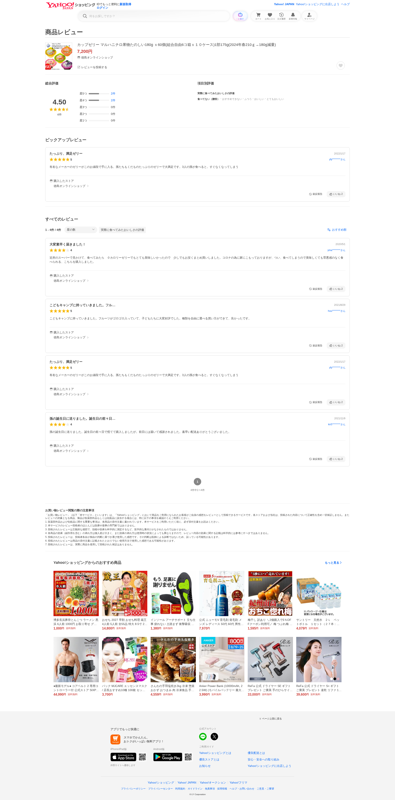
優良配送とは (256, 752)
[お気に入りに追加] (341, 65)
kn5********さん (336, 424)
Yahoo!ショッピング (161, 782)
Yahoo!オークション (213, 782)
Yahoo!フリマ (238, 782)
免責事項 (210, 788)
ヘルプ (345, 4)
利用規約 (180, 788)
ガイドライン (195, 788)
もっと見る (332, 562)
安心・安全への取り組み (263, 759)
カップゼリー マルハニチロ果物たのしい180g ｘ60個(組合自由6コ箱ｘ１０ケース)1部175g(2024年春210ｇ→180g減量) (176, 45)
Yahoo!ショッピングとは (215, 752)
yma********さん (336, 250)
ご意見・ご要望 (265, 788)
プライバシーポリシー (133, 788)
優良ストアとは (209, 759)
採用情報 (222, 788)
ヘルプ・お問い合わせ (242, 788)
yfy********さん (337, 159)
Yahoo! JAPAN (284, 4)
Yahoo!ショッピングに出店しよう (317, 4)
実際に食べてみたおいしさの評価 (122, 229)
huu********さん (336, 310)
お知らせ (205, 765)
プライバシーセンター (160, 788)
